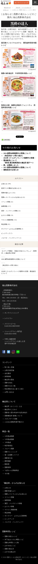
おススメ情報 (5, 215)
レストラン (8, 318)
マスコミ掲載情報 (7, 220)
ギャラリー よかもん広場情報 (11, 229)
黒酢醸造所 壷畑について (13, 416)
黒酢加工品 (8, 458)
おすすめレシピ (10, 545)
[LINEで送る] (6, 140)
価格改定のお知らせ (11, 170)
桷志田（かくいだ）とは (13, 406)
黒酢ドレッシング (11, 452)
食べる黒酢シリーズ (12, 455)
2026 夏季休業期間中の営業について (17, 153)
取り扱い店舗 (9, 367)
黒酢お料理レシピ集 (12, 542)
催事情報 (4, 206)
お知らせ (4, 184)
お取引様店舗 (9, 370)
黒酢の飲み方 (9, 549)
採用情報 (8, 376)
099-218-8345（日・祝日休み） (18, 298)
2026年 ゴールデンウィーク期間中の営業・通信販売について (19, 159)
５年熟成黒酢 (9, 439)
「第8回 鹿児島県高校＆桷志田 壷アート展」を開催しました (18, 164)
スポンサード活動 (11, 419)
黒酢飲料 (8, 467)
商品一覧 (6, 431)
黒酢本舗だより (6, 193)
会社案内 (8, 373)
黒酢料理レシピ (9, 531)
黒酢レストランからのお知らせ (11, 197)
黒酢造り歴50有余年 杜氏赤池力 (16, 412)
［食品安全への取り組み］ (13, 156)
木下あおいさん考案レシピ (14, 539)
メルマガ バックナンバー (10, 238)
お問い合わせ (9, 392)
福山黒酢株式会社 (9, 285)
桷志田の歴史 (9, 379)
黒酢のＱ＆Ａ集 (10, 386)
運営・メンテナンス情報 (9, 211)
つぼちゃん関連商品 (12, 470)
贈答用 (7, 464)
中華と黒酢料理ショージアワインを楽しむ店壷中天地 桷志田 (15, 341)
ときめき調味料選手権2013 (14, 422)
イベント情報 (5, 202)
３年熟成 (8, 442)
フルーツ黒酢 (9, 448)
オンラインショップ (21, 2)
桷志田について (9, 402)
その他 (7, 473)
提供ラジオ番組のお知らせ (10, 188)
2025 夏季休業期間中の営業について (17, 167)
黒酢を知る (8, 383)
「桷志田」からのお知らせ (13, 483)
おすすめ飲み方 (10, 552)
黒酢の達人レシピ (11, 536)
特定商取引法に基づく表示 (14, 389)
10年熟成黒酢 (9, 436)
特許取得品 (8, 445)
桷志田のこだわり (11, 409)
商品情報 (4, 224)
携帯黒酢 (8, 461)
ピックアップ (5, 233)
